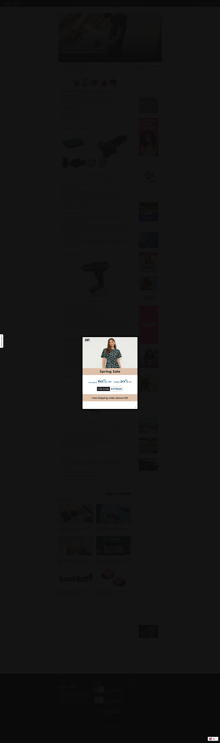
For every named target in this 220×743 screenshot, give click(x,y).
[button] (1, 341)
